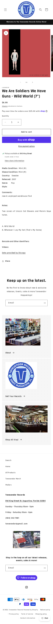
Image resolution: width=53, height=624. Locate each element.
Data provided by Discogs (14, 253)
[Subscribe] (44, 303)
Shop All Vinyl (11, 439)
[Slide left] (21, 82)
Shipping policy (41, 614)
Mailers (8, 485)
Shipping (4, 106)
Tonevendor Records (16, 610)
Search (8, 460)
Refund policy (45, 610)
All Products (10, 472)
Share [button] (7, 261)
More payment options (26, 146)
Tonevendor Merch (13, 479)
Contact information (27, 618)
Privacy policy (14, 614)
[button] (5, 10)
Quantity (5, 116)
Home (7, 466)
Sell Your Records (13, 396)
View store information (14, 161)
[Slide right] (32, 82)
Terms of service (27, 614)
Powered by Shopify (31, 610)
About (8, 352)
